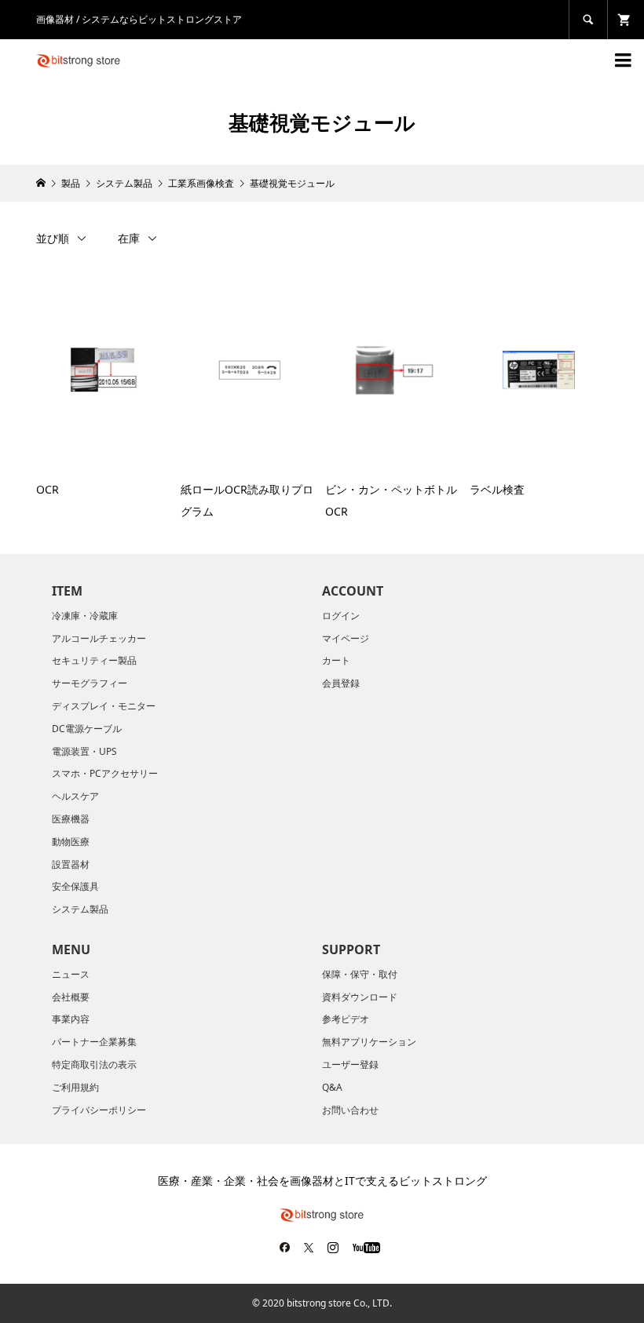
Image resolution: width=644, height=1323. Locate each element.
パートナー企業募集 (94, 1041)
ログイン (341, 615)
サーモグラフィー (89, 683)
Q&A (332, 1087)
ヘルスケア (75, 796)
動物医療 (71, 841)
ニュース (71, 974)
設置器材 (71, 864)
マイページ (345, 638)
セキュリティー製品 (94, 660)
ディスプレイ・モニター (104, 706)
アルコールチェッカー (99, 638)
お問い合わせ (350, 1110)
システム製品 (80, 909)
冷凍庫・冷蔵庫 (85, 615)
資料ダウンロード (359, 997)
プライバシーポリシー (99, 1110)
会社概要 (71, 997)
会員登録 (341, 683)
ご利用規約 (75, 1087)
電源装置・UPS (84, 751)
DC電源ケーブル (87, 728)
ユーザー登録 (350, 1064)
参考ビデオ (345, 1019)
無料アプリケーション (369, 1041)
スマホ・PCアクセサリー (105, 773)
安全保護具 (75, 886)
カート (336, 660)
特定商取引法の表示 (94, 1064)
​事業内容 (71, 1019)
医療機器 (71, 819)
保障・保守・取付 (359, 974)
